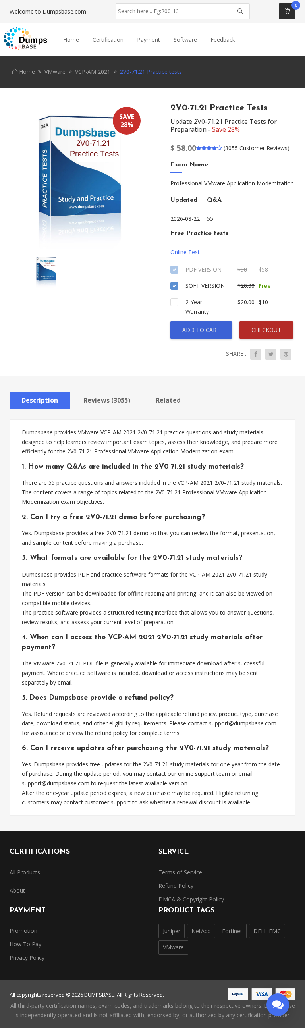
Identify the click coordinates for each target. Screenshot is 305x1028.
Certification (108, 39)
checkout (266, 330)
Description (39, 400)
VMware (55, 71)
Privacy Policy (27, 957)
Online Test (185, 252)
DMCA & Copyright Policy (191, 899)
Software (185, 39)
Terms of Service (180, 872)
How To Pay (25, 944)
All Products (25, 872)
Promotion (23, 930)
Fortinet (232, 931)
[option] (78, 177)
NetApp (201, 931)
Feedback (222, 39)
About (17, 890)
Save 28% (226, 129)
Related (168, 400)
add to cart (201, 330)
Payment (148, 39)
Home (71, 39)
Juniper (171, 931)
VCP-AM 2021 (92, 71)
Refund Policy (175, 885)
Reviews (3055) (106, 400)
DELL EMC (267, 931)
